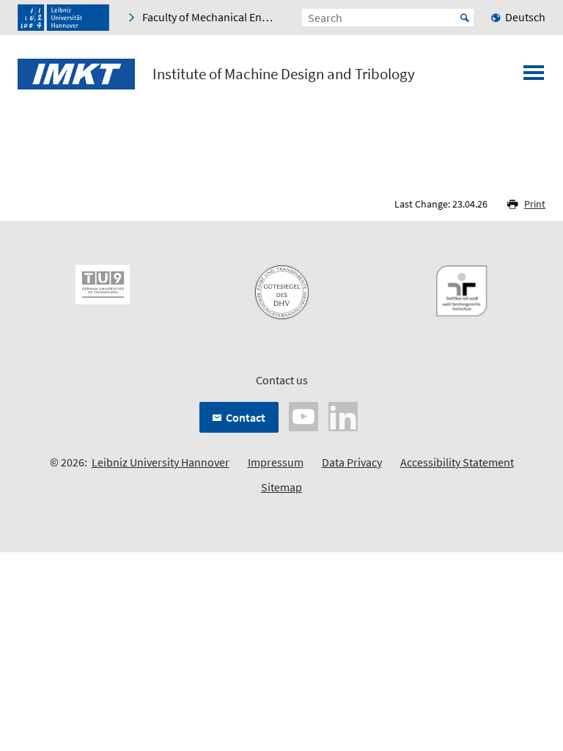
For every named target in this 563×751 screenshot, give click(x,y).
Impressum (275, 462)
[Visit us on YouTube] (303, 415)
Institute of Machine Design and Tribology (283, 74)
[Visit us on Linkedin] (343, 415)
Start (465, 17)
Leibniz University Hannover (160, 462)
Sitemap (281, 487)
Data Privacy (352, 462)
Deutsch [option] (525, 17)
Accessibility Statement (457, 462)
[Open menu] (533, 77)
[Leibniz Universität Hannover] (63, 17)
